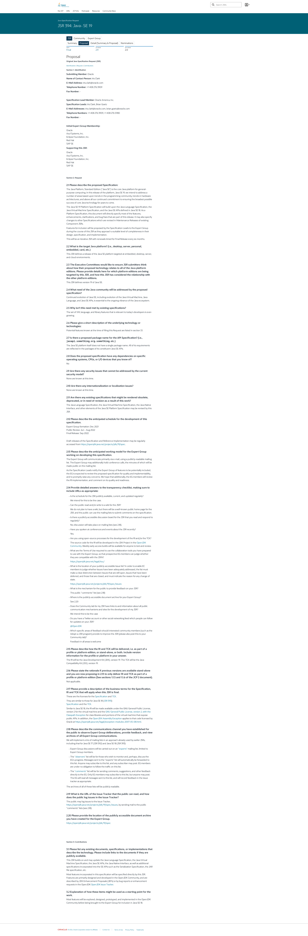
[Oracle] (62, 929)
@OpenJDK (76, 626)
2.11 (97, 49)
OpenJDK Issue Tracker (102, 884)
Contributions (88, 66)
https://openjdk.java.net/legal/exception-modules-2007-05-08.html (108, 721)
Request (80, 66)
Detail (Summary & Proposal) (104, 43)
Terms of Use (118, 930)
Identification (70, 66)
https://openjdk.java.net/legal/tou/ (87, 561)
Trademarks (140, 930)
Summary (72, 43)
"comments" (81, 771)
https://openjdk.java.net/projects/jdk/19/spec (103, 444)
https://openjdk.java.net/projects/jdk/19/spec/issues (96, 583)
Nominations (127, 43)
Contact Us (106, 930)
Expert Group (94, 38)
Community (79, 38)
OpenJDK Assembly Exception (107, 718)
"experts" (122, 748)
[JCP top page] (63, 4)
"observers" (80, 756)
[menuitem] (60, 11)
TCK (114, 696)
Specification (101, 696)
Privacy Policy (129, 930)
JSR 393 (107, 700)
